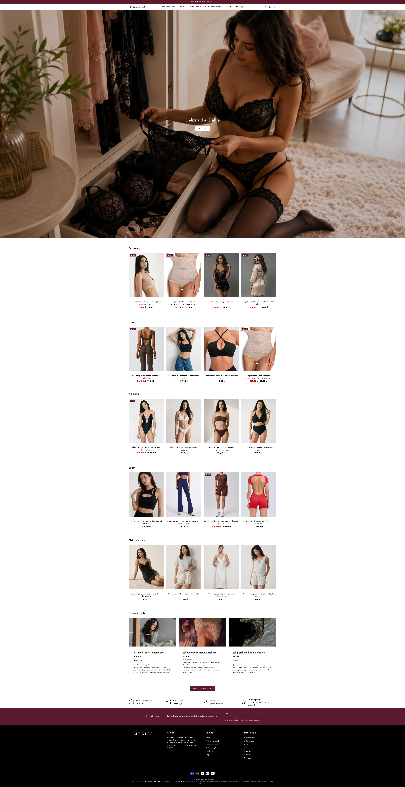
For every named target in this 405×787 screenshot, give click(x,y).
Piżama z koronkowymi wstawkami (221, 302)
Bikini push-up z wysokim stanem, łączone (184, 448)
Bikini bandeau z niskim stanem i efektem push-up (221, 448)
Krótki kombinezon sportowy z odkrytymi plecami (221, 522)
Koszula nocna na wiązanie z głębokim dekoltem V (146, 595)
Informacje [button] (250, 732)
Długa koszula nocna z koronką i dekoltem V (221, 595)
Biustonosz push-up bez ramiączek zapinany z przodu (146, 303)
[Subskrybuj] (259, 713)
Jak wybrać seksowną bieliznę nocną (199, 654)
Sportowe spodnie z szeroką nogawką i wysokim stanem (183, 522)
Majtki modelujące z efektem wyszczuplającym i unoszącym (184, 303)
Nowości (247, 754)
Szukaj (208, 737)
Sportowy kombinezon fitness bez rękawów (146, 377)
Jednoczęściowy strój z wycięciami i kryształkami (146, 448)
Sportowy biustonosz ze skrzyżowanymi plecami (221, 377)
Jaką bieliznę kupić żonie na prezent (249, 654)
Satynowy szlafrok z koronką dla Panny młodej (258, 303)
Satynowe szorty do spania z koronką (183, 594)
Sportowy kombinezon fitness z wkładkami (259, 522)
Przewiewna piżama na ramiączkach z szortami (259, 595)
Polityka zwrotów (212, 744)
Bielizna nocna (249, 741)
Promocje (247, 758)
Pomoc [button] (209, 732)
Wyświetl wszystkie (202, 688)
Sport (246, 748)
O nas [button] (170, 732)
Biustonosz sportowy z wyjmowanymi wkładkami (146, 522)
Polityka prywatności (213, 741)
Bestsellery (247, 751)
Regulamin (209, 751)
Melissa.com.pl (200, 779)
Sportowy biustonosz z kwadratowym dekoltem (183, 377)
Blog (207, 754)
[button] (170, 6)
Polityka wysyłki (211, 748)
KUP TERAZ (202, 129)
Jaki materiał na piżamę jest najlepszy (148, 654)
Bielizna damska (249, 737)
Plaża (246, 744)
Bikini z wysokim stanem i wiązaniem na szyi (258, 448)
